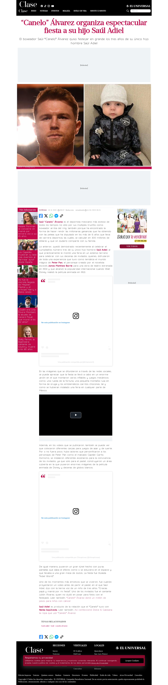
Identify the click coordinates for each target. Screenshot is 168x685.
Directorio (76, 675)
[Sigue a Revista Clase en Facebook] (42, 6)
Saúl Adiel (45, 626)
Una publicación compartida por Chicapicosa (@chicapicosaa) (76, 557)
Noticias (44, 11)
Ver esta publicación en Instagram (55, 322)
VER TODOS (132, 246)
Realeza (66, 11)
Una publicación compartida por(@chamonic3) (76, 362)
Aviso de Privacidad (99, 663)
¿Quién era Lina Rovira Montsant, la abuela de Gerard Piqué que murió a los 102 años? (27, 315)
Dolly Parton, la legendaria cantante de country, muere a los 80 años (26, 344)
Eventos (55, 11)
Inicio (33, 11)
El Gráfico (78, 651)
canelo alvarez (61, 626)
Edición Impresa (24, 675)
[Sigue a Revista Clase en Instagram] (49, 6)
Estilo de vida (80, 11)
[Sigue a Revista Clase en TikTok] (46, 6)
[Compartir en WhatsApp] (51, 216)
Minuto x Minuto (98, 11)
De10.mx (77, 654)
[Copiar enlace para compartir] (61, 216)
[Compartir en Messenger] (56, 216)
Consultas (78, 669)
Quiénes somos (47, 675)
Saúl (52, 626)
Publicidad (94, 675)
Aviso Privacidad (126, 675)
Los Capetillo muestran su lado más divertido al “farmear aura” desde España (27, 257)
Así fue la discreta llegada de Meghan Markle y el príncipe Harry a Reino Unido (27, 285)
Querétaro (98, 651)
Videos (115, 675)
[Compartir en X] (46, 216)
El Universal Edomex (99, 667)
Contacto (66, 675)
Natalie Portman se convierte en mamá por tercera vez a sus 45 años (27, 231)
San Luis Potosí (101, 654)
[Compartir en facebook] (41, 216)
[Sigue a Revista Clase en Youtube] (53, 6)
